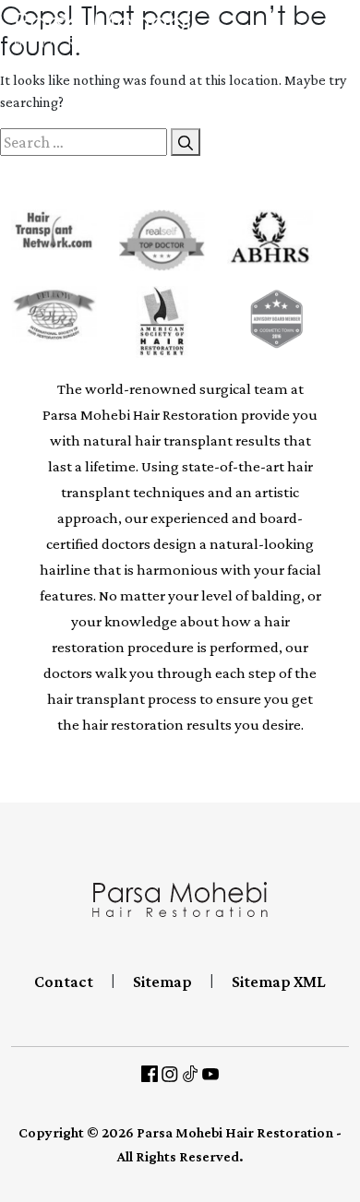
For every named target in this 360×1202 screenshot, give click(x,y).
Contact (63, 981)
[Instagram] (170, 1073)
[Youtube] (210, 1073)
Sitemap (162, 981)
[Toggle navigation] (340, 30)
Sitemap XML (279, 981)
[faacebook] (149, 1073)
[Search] (185, 142)
